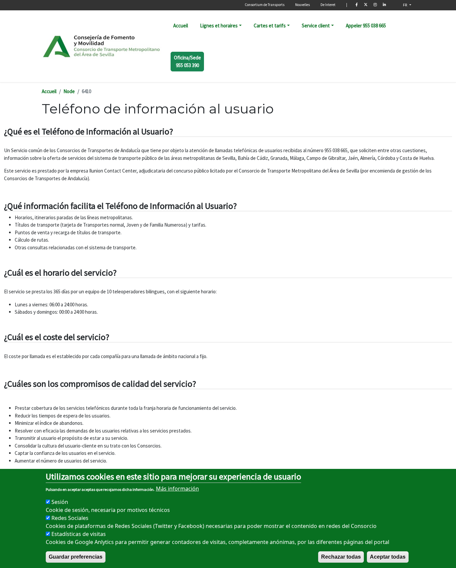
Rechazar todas (341, 557)
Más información (177, 488)
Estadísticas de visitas (78, 534)
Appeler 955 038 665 (366, 25)
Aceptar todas (388, 557)
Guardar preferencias (75, 557)
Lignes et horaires (219, 25)
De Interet (327, 4)
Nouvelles (302, 4)
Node (69, 91)
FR (405, 4)
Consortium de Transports (264, 4)
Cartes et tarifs (270, 25)
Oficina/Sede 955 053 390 (187, 61)
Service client (316, 25)
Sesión (59, 502)
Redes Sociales (69, 518)
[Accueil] (102, 46)
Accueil (180, 25)
